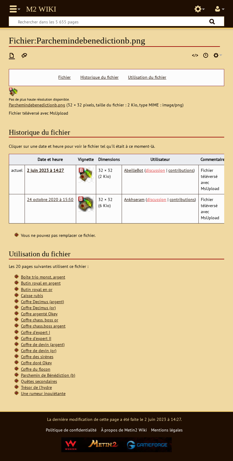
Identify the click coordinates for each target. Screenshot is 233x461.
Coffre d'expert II (36, 338)
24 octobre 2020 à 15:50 (50, 199)
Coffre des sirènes (37, 356)
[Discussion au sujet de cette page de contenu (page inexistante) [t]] (24, 55)
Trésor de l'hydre (36, 387)
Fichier (64, 77)
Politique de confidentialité (71, 430)
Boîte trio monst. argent (43, 277)
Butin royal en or (36, 289)
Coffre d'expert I (35, 332)
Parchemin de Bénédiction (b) (48, 375)
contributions (181, 170)
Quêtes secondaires (39, 381)
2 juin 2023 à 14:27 (45, 170)
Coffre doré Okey (36, 363)
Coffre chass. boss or (39, 320)
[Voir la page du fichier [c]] (12, 55)
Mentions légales (167, 430)
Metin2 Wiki (41, 9)
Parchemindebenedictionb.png (37, 105)
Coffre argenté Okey (39, 314)
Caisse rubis (32, 295)
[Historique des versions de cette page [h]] (206, 55)
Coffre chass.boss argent (43, 326)
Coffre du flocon (35, 369)
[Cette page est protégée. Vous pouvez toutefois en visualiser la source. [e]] (195, 55)
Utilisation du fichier (147, 77)
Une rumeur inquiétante (43, 393)
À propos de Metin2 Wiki (124, 430)
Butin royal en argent (41, 283)
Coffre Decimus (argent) (42, 301)
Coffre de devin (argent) (43, 344)
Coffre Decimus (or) (38, 307)
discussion (155, 170)
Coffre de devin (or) (38, 350)
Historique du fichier (99, 77)
